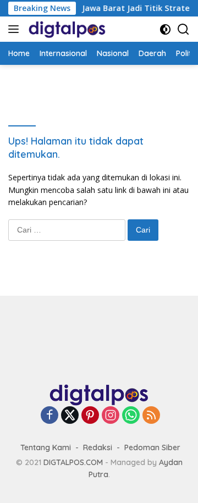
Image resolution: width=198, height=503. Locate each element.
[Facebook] (49, 415)
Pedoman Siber (152, 447)
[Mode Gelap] (165, 29)
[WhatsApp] (131, 415)
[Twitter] (70, 415)
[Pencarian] (183, 29)
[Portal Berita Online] (66, 29)
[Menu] (15, 29)
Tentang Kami (45, 447)
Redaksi (97, 447)
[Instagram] (110, 415)
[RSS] (151, 415)
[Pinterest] (90, 415)
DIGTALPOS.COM (73, 462)
